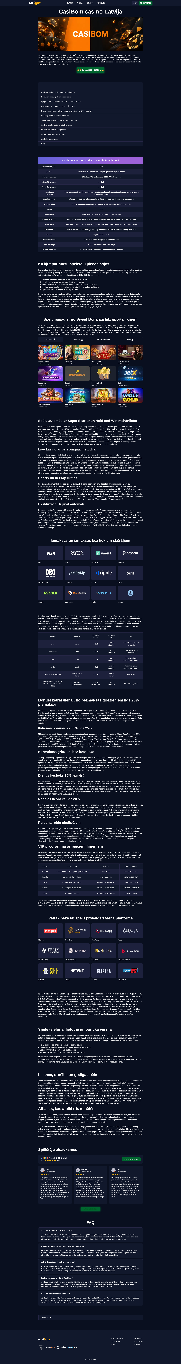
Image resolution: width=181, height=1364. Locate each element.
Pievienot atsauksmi (131, 1159)
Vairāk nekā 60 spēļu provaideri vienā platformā (59, 120)
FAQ (43, 144)
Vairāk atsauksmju (90, 1209)
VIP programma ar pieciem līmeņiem (55, 116)
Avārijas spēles (102, 339)
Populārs (49, 339)
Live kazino (76, 339)
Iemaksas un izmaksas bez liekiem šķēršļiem (58, 106)
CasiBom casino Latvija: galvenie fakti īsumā (58, 92)
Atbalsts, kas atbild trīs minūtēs (53, 134)
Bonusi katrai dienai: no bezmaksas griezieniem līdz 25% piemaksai (66, 111)
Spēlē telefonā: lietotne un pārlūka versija (56, 125)
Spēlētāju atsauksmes (49, 139)
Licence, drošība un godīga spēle (53, 130)
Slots (129, 339)
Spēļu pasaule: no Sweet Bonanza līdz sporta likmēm (61, 102)
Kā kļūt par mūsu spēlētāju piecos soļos (56, 97)
